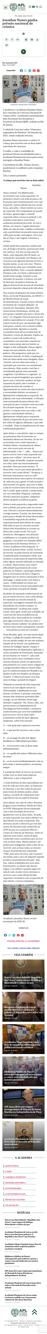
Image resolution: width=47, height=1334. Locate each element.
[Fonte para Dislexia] (37, 39)
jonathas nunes (25, 948)
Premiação (36, 948)
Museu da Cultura (15, 1200)
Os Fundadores (13, 1188)
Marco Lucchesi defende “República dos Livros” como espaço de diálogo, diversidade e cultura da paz (22, 1222)
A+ (18, 40)
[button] (5, 7)
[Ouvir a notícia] (23, 51)
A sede (8, 1171)
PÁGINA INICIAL (15, 941)
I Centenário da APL (15, 1194)
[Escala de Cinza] (32, 39)
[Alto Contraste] (26, 39)
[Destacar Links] (6, 45)
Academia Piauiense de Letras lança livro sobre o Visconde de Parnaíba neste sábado (23, 1285)
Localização (11, 1205)
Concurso (15, 948)
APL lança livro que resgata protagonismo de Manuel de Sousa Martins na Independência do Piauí (23, 1273)
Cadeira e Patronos (15, 1177)
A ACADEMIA (33, 941)
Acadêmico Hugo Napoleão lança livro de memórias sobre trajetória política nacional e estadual (23, 1246)
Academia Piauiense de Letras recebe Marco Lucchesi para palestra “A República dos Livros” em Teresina (21, 1234)
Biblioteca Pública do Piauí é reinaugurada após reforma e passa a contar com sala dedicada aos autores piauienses (21, 1259)
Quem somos (11, 1166)
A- (7, 40)
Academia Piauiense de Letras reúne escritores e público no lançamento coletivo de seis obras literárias (21, 1297)
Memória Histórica (15, 1183)
